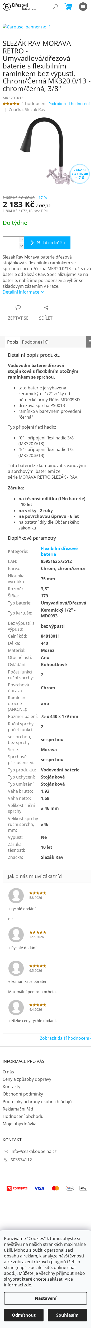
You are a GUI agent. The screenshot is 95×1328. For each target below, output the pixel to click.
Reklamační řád (18, 1109)
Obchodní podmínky (23, 1094)
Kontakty (11, 1086)
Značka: (27, 109)
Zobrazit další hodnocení (64, 1038)
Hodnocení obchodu (23, 1116)
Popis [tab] (12, 342)
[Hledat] (55, 6)
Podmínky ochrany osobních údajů (37, 1101)
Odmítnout (24, 1315)
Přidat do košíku (51, 242)
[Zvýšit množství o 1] (21, 240)
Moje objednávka (19, 1124)
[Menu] (83, 6)
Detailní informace (21, 292)
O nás (8, 1072)
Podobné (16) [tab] (35, 342)
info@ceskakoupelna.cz (34, 1151)
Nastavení (45, 1298)
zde (27, 1285)
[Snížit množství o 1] (21, 246)
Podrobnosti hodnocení (69, 103)
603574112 (21, 1160)
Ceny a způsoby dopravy (27, 1079)
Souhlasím (67, 1315)
